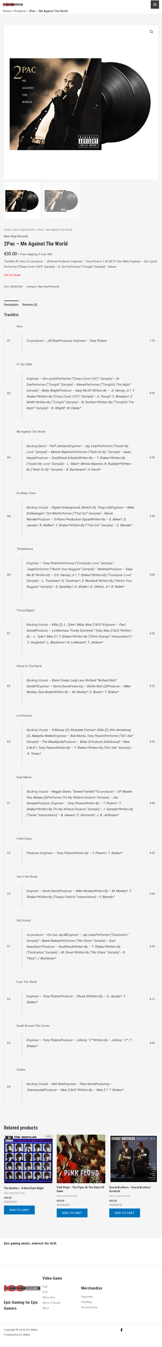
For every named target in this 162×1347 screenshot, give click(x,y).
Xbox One (48, 1297)
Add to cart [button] (19, 1209)
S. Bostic (95, 692)
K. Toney (33, 753)
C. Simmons (85, 815)
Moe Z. (101, 1090)
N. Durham (88, 402)
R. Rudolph (111, 464)
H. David (93, 469)
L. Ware (72, 464)
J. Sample (110, 809)
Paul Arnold (88, 1084)
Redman (103, 569)
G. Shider (80, 587)
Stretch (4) (88, 507)
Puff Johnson (59, 446)
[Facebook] (121, 1330)
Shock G (82, 996)
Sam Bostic (46, 692)
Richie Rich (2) (97, 686)
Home (7, 229)
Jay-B (62, 935)
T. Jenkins (94, 642)
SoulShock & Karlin (65, 458)
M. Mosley (79, 692)
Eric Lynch (49, 379)
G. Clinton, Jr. (99, 587)
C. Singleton (35, 642)
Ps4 (44, 1287)
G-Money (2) (60, 730)
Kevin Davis (61, 686)
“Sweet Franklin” (83, 791)
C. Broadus (119, 396)
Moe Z (51, 636)
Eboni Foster (60, 680)
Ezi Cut (52, 935)
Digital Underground (66, 507)
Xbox (45, 1308)
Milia (80, 624)
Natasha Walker (43, 736)
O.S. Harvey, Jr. (64, 575)
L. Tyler (69, 624)
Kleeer (80, 384)
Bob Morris (77, 736)
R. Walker (46, 525)
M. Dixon (67, 952)
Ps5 (44, 1292)
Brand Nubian (51, 941)
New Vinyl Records (24, 229)
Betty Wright (50, 390)
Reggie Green (61, 791)
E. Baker (115, 519)
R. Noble (117, 587)
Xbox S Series (51, 1303)
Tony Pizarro (98, 341)
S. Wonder (123, 525)
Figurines (87, 1296)
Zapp (30, 569)
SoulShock (65, 947)
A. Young (103, 396)
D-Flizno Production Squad (72, 519)
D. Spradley (64, 587)
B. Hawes (67, 815)
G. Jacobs (113, 996)
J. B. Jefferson (106, 815)
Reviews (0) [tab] (29, 304)
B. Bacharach (75, 469)
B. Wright (57, 408)
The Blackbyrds (52, 742)
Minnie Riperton (62, 452)
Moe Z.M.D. (93, 624)
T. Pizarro (109, 803)
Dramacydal (35, 1090)
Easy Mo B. (83, 390)
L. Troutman (50, 581)
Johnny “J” (84, 1040)
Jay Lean (91, 446)
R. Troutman (70, 581)
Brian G (85, 742)
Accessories (89, 1307)
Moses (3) (40, 797)
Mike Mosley (84, 891)
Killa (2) (57, 624)
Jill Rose (53, 341)
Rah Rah (57, 1084)
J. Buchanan (46, 958)
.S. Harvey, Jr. (119, 390)
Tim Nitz (51, 513)
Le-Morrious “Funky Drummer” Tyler (77, 630)
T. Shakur (102, 458)
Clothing (86, 1302)
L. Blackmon (55, 642)
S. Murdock (89, 581)
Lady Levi (77, 680)
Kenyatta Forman (82, 730)
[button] (151, 31)
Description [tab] (11, 304)
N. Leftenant (76, 642)
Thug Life (104, 507)
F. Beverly (106, 897)
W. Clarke (73, 408)
